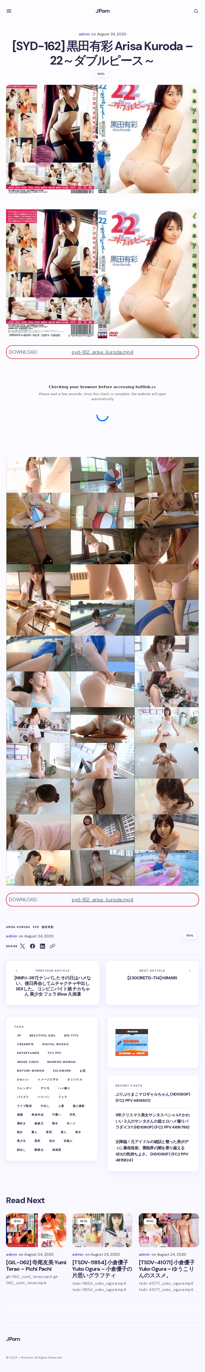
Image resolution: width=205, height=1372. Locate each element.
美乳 (49, 1132)
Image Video (28, 1062)
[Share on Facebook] (33, 946)
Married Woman (61, 1062)
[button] (9, 11)
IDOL (101, 74)
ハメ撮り (64, 1088)
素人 (35, 1132)
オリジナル (74, 1079)
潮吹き (21, 1123)
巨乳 (73, 1114)
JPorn (103, 10)
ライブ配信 (24, 1106)
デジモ (45, 1088)
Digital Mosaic (55, 1044)
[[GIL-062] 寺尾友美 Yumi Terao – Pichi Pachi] (36, 1230)
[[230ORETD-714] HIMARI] (152, 983)
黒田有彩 (48, 927)
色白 (52, 1141)
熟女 (55, 1123)
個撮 (20, 1114)
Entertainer (28, 1053)
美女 (78, 1132)
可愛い (56, 1114)
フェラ (62, 1097)
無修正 (39, 1123)
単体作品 (38, 1114)
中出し (45, 1106)
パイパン (44, 1097)
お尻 (83, 1070)
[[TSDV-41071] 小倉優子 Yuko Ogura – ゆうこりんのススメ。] (169, 1230)
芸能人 (68, 1141)
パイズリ (23, 1097)
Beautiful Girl (43, 1035)
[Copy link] (53, 946)
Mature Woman (30, 1070)
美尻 (37, 1141)
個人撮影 (79, 1106)
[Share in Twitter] (23, 946)
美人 (64, 1132)
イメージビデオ (48, 1079)
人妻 (61, 1106)
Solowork (62, 1070)
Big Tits (71, 1035)
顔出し (21, 1149)
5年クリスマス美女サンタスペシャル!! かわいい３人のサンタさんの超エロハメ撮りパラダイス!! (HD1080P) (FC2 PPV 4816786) (153, 1121)
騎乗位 (39, 1149)
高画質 (56, 1149)
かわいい (23, 1079)
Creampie (25, 1044)
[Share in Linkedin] (43, 946)
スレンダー (24, 1088)
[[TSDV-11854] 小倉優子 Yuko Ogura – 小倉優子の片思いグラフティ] (102, 1230)
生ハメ (71, 1123)
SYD (36, 927)
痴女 (20, 1132)
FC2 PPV (55, 1053)
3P (19, 1035)
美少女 (21, 1141)
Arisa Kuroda (18, 927)
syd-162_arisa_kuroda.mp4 (103, 352)
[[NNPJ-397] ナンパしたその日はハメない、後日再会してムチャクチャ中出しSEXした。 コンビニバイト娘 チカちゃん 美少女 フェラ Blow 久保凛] (53, 983)
